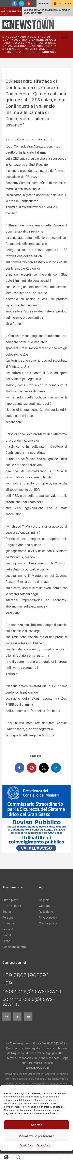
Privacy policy (48, 917)
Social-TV (9, 929)
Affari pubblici (11, 906)
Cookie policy (48, 923)
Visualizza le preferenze (36, 1136)
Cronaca (8, 923)
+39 (7, 983)
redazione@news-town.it (32, 991)
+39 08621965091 (25, 975)
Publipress (43, 1068)
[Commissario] (36, 819)
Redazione (46, 912)
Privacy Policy (44, 1145)
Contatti (44, 906)
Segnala (44, 900)
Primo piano (10, 900)
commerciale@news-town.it (28, 1001)
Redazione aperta (14, 947)
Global (6, 935)
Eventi (6, 941)
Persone (8, 917)
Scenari (7, 912)
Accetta (36, 1125)
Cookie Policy (27, 1145)
